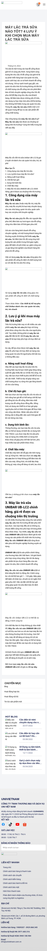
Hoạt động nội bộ (11, 696)
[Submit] (41, 847)
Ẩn (14, 168)
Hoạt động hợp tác (11, 692)
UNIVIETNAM (10, 799)
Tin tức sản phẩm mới (13, 702)
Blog (6, 686)
